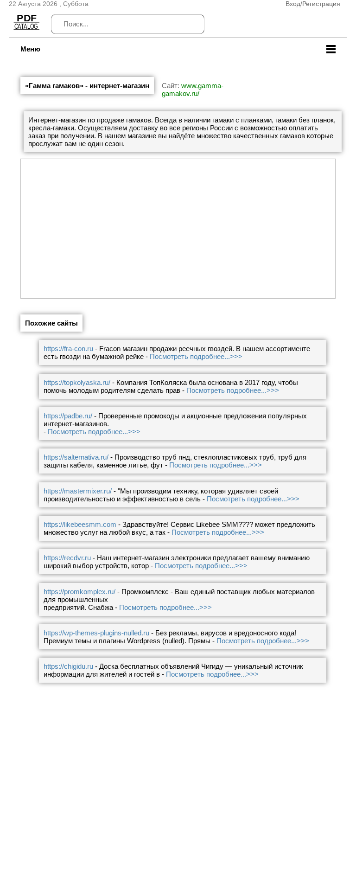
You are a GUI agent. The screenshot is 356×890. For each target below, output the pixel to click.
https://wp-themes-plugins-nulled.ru (96, 633)
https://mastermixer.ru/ (78, 491)
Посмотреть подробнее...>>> (196, 356)
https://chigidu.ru (68, 666)
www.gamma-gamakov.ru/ (192, 89)
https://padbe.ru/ (68, 416)
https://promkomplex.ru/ (79, 591)
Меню (30, 49)
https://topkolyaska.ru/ (77, 382)
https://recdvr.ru (67, 558)
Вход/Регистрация (313, 3)
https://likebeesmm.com (80, 524)
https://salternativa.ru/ (76, 457)
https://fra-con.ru (68, 348)
